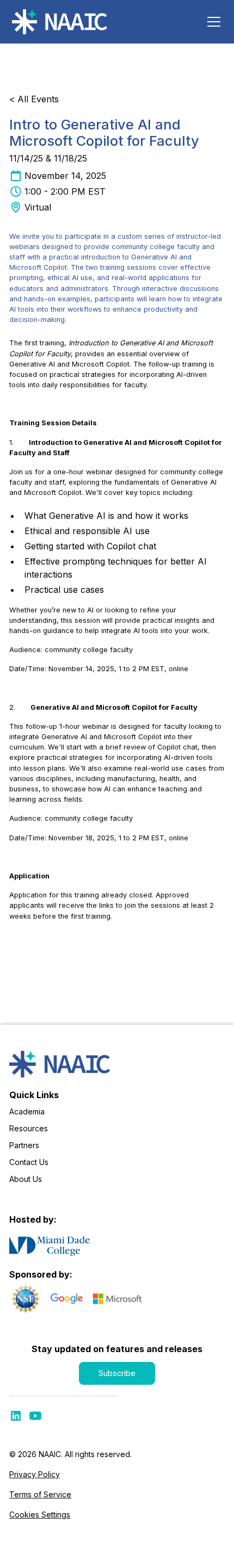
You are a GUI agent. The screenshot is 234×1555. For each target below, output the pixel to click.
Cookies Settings (39, 1514)
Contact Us (28, 1162)
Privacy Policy (34, 1474)
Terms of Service (40, 1494)
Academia (27, 1111)
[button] (212, 22)
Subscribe (117, 1373)
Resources (28, 1128)
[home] (61, 21)
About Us (25, 1179)
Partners (24, 1145)
